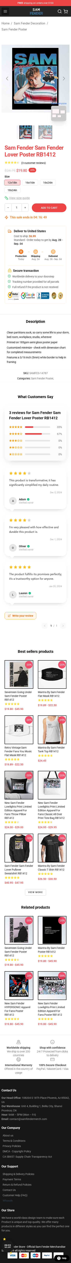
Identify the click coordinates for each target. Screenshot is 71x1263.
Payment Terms (12, 1179)
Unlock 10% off (7, 1246)
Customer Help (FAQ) (15, 1195)
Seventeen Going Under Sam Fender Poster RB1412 (18, 696)
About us (8, 1135)
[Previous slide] (7, 78)
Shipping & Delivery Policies (18, 1174)
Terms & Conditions (14, 1140)
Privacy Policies (12, 1146)
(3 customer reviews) (33, 162)
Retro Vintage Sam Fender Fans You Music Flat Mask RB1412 (18, 751)
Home (5, 23)
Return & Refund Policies (17, 1184)
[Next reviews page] (63, 625)
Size (7, 176)
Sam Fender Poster (14, 29)
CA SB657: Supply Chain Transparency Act (27, 1156)
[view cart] (65, 11)
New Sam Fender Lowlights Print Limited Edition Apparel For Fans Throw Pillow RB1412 (18, 810)
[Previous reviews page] (44, 625)
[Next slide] (64, 78)
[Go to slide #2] (45, 132)
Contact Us (9, 1189)
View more (35, 892)
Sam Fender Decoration (29, 23)
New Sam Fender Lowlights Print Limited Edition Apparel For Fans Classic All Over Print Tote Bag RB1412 (51, 810)
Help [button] (64, 1258)
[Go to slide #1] (26, 132)
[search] (59, 11)
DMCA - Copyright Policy (17, 1151)
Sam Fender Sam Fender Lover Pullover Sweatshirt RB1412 (19, 869)
